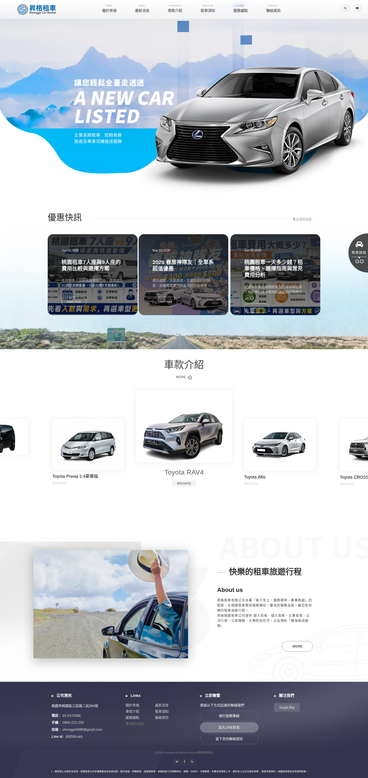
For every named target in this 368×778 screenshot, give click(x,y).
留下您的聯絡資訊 (229, 739)
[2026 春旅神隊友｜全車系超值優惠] (184, 274)
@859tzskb (74, 736)
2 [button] (7, 65)
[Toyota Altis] (88, 444)
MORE (181, 377)
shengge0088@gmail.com (82, 729)
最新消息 (162, 705)
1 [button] (7, 59)
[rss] (192, 762)
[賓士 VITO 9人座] (280, 445)
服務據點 (132, 717)
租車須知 (162, 711)
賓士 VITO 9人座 (260, 479)
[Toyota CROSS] (184, 425)
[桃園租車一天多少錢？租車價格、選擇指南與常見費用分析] (275, 274)
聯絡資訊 (162, 717)
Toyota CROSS (184, 470)
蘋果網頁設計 (205, 752)
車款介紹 (132, 711)
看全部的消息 (302, 219)
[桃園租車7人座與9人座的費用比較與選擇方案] (93, 274)
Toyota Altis (63, 477)
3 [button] (7, 71)
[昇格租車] (37, 9)
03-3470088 (71, 715)
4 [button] (7, 76)
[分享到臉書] (184, 762)
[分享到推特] (177, 762)
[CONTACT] (357, 8)
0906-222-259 (73, 722)
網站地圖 (137, 724)
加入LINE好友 (229, 727)
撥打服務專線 (229, 716)
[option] (184, 98)
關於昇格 (132, 705)
